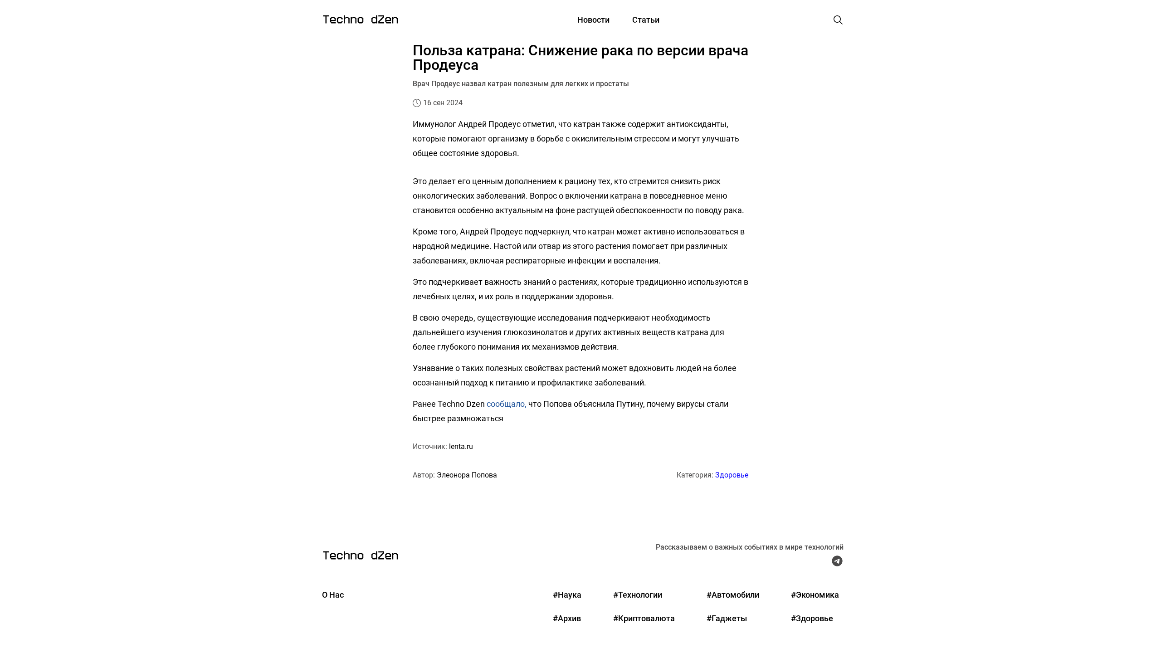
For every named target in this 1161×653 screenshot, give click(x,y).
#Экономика (815, 594)
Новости (593, 19)
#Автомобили (733, 594)
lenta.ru (461, 446)
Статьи (645, 19)
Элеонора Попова (467, 475)
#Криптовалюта (644, 618)
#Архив (567, 618)
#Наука (567, 594)
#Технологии (637, 594)
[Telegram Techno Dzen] (837, 563)
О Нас (333, 594)
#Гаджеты (727, 618)
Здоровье (731, 475)
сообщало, (507, 404)
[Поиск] (838, 20)
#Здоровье (812, 618)
